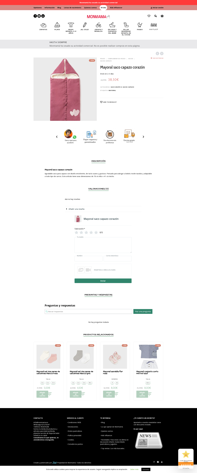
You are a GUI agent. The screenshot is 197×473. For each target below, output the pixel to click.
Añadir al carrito (42, 394)
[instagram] (39, 16)
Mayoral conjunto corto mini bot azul (147, 372)
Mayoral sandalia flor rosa (113, 372)
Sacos (130, 58)
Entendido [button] (146, 469)
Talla (48, 379)
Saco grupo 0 (116, 87)
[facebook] (35, 16)
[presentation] (57, 137)
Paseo (102, 58)
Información (50, 8)
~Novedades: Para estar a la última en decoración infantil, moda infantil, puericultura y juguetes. (114, 442)
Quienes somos (90, 8)
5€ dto (103, 8)
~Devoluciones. (72, 427)
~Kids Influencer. (106, 435)
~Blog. (102, 422)
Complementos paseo (116, 58)
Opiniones (38, 8)
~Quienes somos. (106, 431)
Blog (59, 8)
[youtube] (43, 16)
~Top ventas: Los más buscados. (112, 448)
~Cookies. (70, 440)
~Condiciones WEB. (74, 422)
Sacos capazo (106, 61)
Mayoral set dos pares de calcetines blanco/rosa (48, 372)
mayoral (112, 90)
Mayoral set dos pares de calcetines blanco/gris (81, 372)
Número (115, 379)
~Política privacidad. (74, 435)
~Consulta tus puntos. (75, 444)
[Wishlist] (149, 16)
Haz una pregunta (143, 311)
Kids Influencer (116, 8)
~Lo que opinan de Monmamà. (111, 427)
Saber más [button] (134, 469)
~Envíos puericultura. (74, 431)
